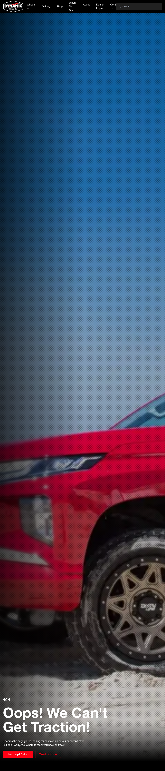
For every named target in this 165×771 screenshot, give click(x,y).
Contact (115, 4)
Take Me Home (48, 754)
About (86, 4)
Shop (60, 6)
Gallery (46, 6)
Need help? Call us (18, 754)
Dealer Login (100, 6)
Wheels (31, 4)
